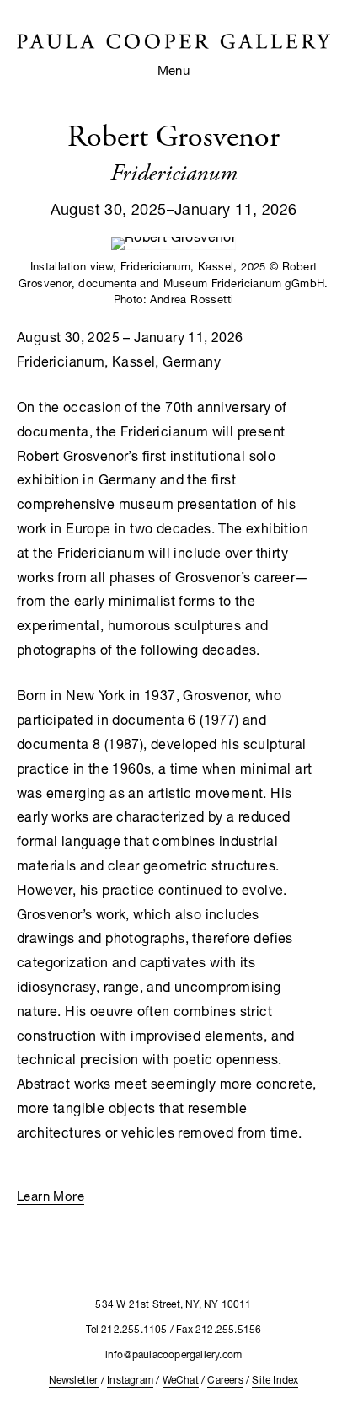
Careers (225, 1379)
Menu (173, 70)
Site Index (275, 1379)
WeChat (181, 1379)
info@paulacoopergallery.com (173, 1354)
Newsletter (74, 1379)
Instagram (130, 1379)
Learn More (50, 1195)
